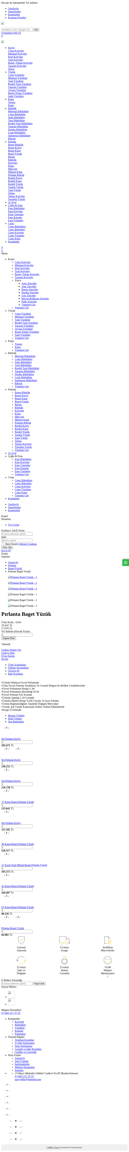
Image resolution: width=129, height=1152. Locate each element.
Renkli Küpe (15, 181)
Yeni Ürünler (22, 1061)
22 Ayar (12, 202)
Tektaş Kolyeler (16, 196)
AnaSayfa (13, 8)
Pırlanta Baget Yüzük (12, 928)
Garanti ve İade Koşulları (28, 1049)
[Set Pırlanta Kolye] (6, 735)
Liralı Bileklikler (17, 132)
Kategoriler (14, 14)
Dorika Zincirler (30, 292)
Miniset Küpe (15, 172)
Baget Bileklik (15, 144)
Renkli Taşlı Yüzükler (19, 84)
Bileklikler (20, 1024)
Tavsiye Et (13, 670)
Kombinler (13, 241)
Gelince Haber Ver (11, 649)
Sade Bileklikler (16, 117)
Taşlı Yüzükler (16, 81)
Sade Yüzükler (16, 96)
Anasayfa (13, 562)
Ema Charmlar (16, 214)
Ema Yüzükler (15, 220)
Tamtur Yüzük (15, 187)
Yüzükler (20, 1027)
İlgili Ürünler (15, 718)
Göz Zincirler (29, 295)
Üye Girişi (13, 524)
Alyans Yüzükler (17, 90)
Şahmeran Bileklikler (19, 135)
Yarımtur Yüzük (16, 199)
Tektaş (11, 193)
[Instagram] (11, 1004)
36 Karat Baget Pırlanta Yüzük (17, 844)
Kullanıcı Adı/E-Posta (13, 530)
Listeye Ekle (8, 653)
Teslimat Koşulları (24, 1040)
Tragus (11, 102)
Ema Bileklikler (16, 208)
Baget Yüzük (15, 153)
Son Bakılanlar (16, 721)
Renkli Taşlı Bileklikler (20, 123)
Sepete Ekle (9, 638)
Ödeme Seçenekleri (18, 667)
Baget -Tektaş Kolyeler (20, 62)
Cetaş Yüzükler (16, 75)
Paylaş (4, 659)
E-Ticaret (56, 1147)
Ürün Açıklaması (17, 664)
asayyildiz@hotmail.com (28, 1079)
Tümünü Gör (28, 304)
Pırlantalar (20, 1033)
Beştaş (11, 156)
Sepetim (19, 1070)
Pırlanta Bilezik (16, 175)
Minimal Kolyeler (17, 53)
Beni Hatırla (12, 544)
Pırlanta (12, 141)
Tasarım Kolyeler (17, 65)
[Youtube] (11, 996)
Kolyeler (12, 162)
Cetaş (11, 223)
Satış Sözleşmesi (23, 1046)
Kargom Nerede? (17, 17)
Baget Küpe (14, 150)
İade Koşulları (15, 673)
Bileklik (12, 108)
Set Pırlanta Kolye (11, 738)
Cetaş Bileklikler (17, 114)
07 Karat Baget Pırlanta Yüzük (17, 907)
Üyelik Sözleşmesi (24, 1043)
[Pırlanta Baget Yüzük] (12, 925)
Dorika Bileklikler (17, 129)
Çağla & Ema (15, 205)
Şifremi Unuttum (28, 544)
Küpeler (19, 1030)
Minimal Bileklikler (18, 111)
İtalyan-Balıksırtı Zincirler (35, 298)
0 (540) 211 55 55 (10, 1013)
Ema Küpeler (15, 217)
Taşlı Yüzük (14, 190)
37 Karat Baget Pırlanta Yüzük (17, 801)
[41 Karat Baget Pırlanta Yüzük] (6, 883)
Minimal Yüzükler (17, 78)
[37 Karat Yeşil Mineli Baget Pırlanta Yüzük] (6, 862)
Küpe (11, 99)
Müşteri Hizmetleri (25, 1067)
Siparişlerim (14, 11)
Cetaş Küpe (14, 238)
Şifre (3, 537)
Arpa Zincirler (29, 283)
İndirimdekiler (22, 1064)
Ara (36, 29)
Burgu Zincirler (30, 289)
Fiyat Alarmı (8, 656)
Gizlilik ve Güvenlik (25, 1052)
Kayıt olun (39, 983)
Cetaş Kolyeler (16, 50)
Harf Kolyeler (15, 56)
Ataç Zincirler (29, 286)
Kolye (11, 47)
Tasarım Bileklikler (18, 126)
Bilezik (12, 138)
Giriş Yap (7, 547)
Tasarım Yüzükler (17, 87)
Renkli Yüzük (15, 184)
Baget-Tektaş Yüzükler (20, 93)
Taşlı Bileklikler (16, 120)
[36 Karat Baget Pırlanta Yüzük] (6, 841)
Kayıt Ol (6, 550)
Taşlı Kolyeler (15, 59)
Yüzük (11, 72)
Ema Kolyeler (15, 211)
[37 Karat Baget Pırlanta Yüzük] (6, 798)
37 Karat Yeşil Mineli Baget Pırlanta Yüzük (24, 865)
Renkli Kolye (15, 178)
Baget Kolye (15, 147)
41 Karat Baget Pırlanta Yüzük (17, 886)
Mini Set (12, 169)
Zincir (11, 69)
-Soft (49, 1147)
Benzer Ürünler (16, 715)
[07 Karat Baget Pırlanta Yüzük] (6, 904)
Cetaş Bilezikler (16, 229)
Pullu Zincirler (29, 301)
